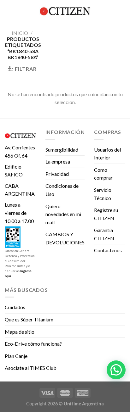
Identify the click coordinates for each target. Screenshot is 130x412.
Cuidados (15, 307)
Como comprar (103, 174)
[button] (116, 369)
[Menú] (8, 11)
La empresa (57, 161)
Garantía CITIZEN (104, 234)
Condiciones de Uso (62, 190)
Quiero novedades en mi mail (63, 214)
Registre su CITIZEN (106, 214)
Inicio (20, 33)
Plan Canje (16, 356)
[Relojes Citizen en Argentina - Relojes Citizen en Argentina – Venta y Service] (65, 11)
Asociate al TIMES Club (30, 368)
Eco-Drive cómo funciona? (33, 344)
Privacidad (57, 174)
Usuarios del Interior (107, 154)
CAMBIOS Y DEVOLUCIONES (65, 238)
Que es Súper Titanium (29, 319)
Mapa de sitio (19, 332)
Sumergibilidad (61, 150)
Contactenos (108, 250)
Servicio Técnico (102, 194)
